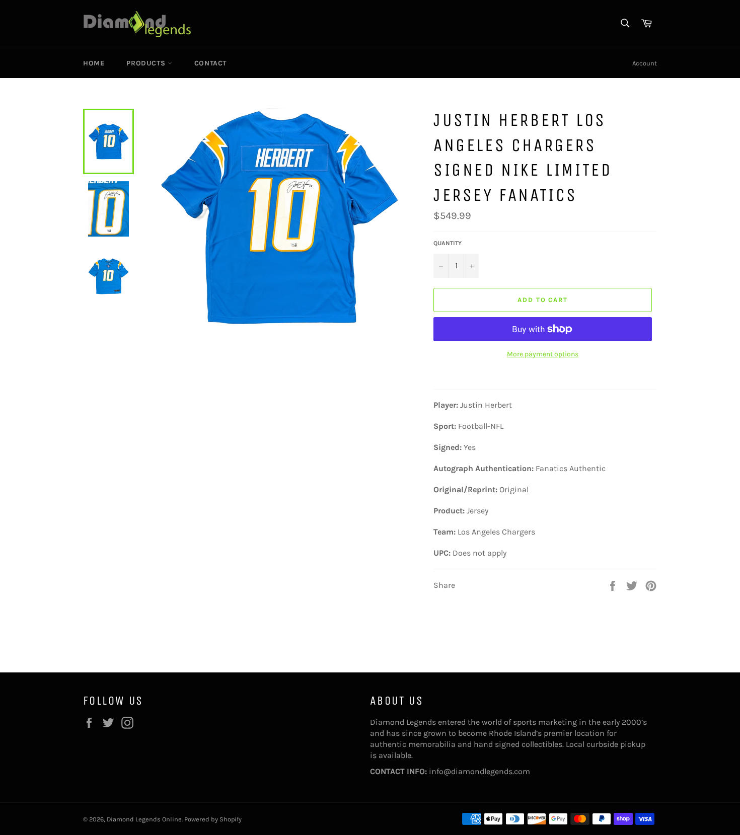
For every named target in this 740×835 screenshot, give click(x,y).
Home (93, 63)
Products (146, 63)
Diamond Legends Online (144, 819)
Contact (210, 63)
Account (644, 63)
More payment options (542, 354)
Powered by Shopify (213, 819)
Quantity (447, 243)
